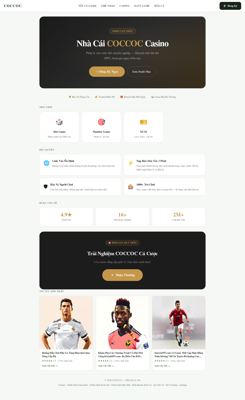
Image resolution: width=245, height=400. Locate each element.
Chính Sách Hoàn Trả (99, 384)
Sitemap (183, 384)
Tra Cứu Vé (158, 384)
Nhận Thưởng (125, 274)
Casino (124, 5)
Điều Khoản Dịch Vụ (142, 384)
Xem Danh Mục (141, 72)
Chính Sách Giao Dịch (77, 384)
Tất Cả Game (87, 5)
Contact (61, 384)
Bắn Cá (159, 5)
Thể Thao (108, 5)
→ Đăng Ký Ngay (107, 71)
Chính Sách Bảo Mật (120, 384)
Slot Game (142, 5)
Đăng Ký (232, 5)
